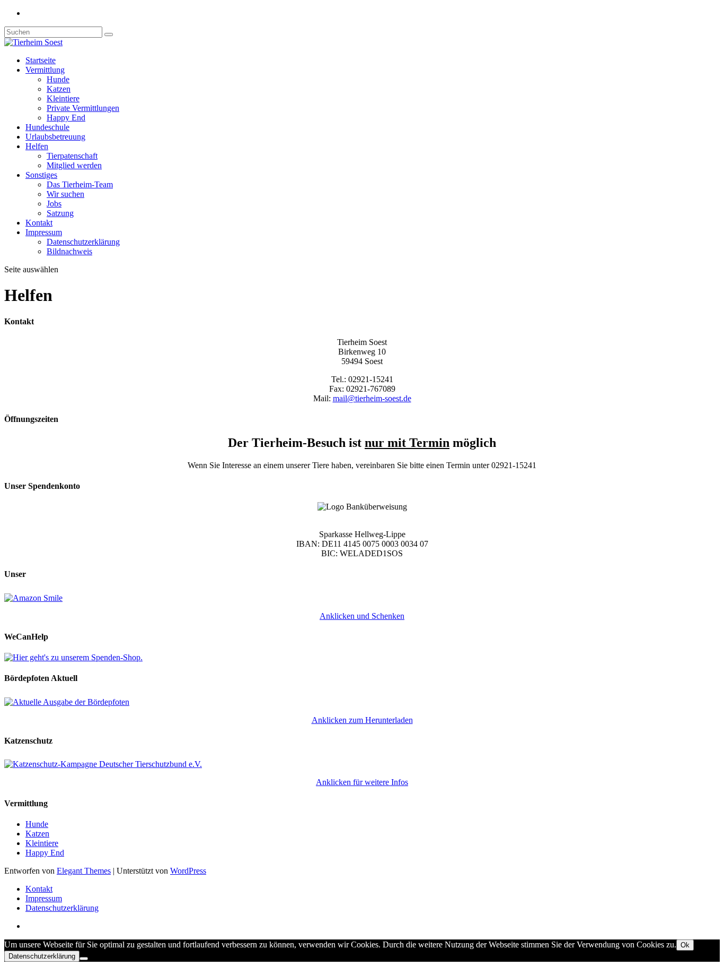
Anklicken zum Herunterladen (362, 719)
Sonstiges (41, 174)
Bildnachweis (69, 251)
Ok (685, 945)
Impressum (43, 232)
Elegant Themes (84, 870)
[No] (84, 958)
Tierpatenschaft (72, 155)
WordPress (188, 870)
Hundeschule (47, 127)
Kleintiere (63, 98)
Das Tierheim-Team (80, 184)
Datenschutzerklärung (83, 241)
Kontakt (38, 222)
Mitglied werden (74, 165)
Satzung (60, 213)
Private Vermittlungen (83, 108)
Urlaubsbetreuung (55, 136)
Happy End (66, 117)
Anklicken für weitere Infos (362, 782)
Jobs (54, 203)
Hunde (58, 79)
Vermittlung (45, 69)
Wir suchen (65, 194)
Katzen (58, 88)
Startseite (40, 60)
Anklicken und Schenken (362, 615)
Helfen (36, 146)
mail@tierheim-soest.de (372, 398)
